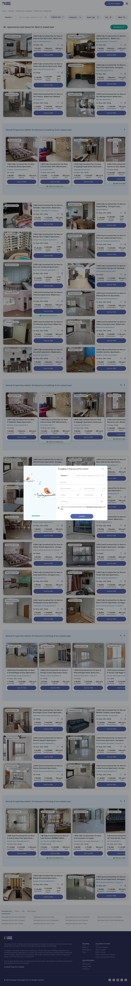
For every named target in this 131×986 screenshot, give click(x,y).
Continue (82, 516)
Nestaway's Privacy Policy (94, 507)
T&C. (61, 509)
